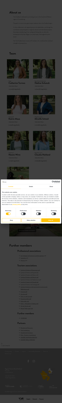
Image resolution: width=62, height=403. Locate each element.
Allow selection (31, 220)
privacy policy (17, 204)
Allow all (50, 220)
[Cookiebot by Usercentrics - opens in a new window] (53, 182)
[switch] (23, 214)
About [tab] (51, 186)
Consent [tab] (10, 186)
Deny (11, 220)
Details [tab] (31, 186)
